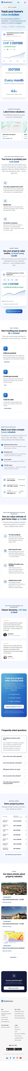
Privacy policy (18, 1035)
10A (16, 279)
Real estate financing (20, 1018)
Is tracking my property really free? (11, 739)
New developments (19, 1015)
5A (12, 279)
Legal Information (19, 1038)
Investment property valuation (6, 1014)
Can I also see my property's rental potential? (11, 782)
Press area (17, 1029)
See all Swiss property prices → (14, 854)
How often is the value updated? (12, 756)
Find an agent (4, 1019)
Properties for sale (19, 1011)
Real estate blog (5, 1021)
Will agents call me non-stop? (11, 769)
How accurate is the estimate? (12, 776)
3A (8, 279)
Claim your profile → (14, 988)
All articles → (14, 957)
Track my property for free (13, 706)
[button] (18, 2)
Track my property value (14, 311)
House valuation (5, 1011)
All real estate (18, 1040)
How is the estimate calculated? (12, 763)
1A (4, 279)
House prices (4, 1017)
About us (17, 1027)
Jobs (16, 1031)
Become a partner (5, 1027)
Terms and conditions (20, 1033)
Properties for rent (19, 1013)
